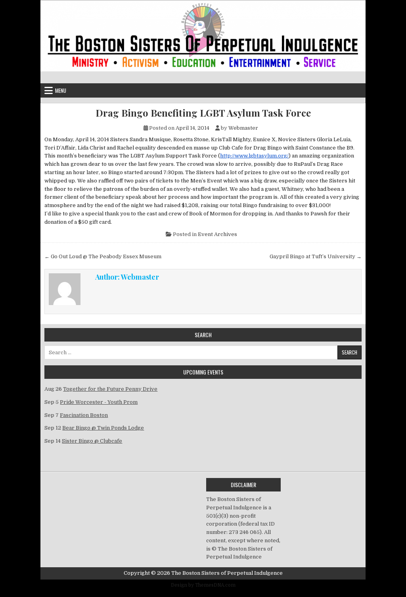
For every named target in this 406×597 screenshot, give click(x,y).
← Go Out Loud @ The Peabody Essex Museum (102, 256)
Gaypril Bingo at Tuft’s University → (316, 256)
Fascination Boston (84, 415)
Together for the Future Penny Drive (110, 389)
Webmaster (243, 128)
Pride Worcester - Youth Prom (99, 402)
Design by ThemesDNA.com (203, 585)
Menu (60, 90)
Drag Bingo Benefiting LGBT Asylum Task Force (203, 113)
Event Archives (217, 234)
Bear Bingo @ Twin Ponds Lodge (103, 428)
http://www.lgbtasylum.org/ (254, 156)
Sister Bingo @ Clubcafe (92, 441)
